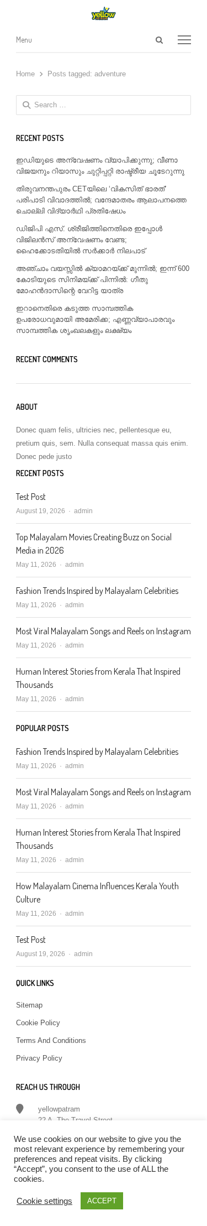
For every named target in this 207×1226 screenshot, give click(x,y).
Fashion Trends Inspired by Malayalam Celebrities (97, 590)
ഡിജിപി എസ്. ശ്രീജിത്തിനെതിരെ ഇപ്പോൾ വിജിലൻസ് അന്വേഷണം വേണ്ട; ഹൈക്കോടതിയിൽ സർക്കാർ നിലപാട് (89, 240)
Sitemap (29, 1005)
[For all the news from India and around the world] (104, 13)
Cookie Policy (38, 1023)
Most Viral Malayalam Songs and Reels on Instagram (103, 631)
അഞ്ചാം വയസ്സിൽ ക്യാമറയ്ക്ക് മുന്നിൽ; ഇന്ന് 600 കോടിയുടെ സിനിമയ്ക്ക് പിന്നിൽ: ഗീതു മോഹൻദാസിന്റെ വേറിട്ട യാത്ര (102, 279)
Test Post (31, 496)
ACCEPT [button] (101, 1201)
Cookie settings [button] (44, 1201)
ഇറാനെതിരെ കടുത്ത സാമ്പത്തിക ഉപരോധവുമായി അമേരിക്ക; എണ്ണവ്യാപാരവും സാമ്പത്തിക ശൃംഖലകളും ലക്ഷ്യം (95, 319)
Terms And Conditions (51, 1040)
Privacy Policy (39, 1058)
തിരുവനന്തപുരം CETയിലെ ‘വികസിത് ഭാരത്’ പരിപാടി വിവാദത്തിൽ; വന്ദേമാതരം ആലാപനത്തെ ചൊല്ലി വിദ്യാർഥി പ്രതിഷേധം (101, 200)
